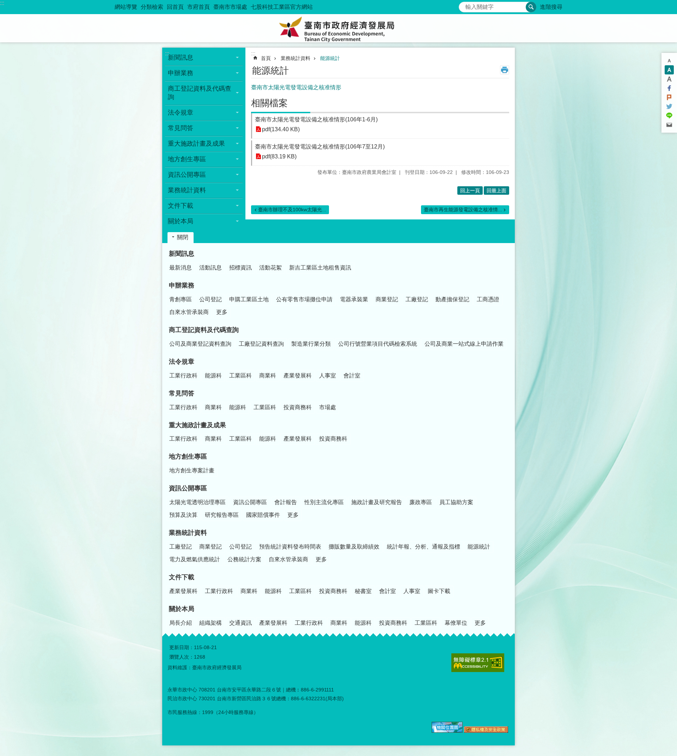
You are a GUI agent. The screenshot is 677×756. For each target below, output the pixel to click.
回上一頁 (470, 190)
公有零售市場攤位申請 (304, 299)
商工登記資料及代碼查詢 (204, 329)
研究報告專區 (222, 515)
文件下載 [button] (180, 205)
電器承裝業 (354, 299)
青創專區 (180, 299)
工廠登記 (416, 299)
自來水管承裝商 (189, 312)
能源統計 (330, 58)
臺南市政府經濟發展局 (338, 28)
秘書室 (363, 591)
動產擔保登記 (452, 299)
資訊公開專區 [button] (187, 174)
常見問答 (181, 393)
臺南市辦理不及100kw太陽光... (292, 209)
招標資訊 (240, 268)
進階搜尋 (551, 7)
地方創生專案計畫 (191, 470)
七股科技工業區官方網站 (282, 7)
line (669, 115)
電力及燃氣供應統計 (194, 559)
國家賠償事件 (263, 515)
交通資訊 (240, 623)
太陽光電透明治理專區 (197, 502)
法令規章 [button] (180, 112)
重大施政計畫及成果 (197, 425)
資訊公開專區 (188, 488)
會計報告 (285, 502)
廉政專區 (420, 502)
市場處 (327, 407)
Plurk (669, 97)
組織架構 (210, 623)
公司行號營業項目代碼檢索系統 (377, 344)
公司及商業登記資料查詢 (200, 344)
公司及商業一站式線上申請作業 (464, 344)
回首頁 (175, 7)
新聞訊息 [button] (180, 57)
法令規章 (181, 361)
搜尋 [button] (531, 7)
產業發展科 (297, 376)
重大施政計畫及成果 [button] (196, 143)
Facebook (669, 88)
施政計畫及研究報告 (376, 502)
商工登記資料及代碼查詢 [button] (199, 93)
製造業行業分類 (311, 344)
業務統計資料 (295, 58)
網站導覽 (126, 7)
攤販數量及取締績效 (354, 547)
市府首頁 (198, 7)
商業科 (267, 376)
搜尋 (464, 5)
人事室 (327, 376)
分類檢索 (152, 7)
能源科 (213, 376)
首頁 (266, 58)
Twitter (669, 106)
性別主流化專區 (324, 502)
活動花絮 (270, 268)
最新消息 (180, 268)
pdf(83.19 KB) (279, 156)
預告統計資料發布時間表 (290, 547)
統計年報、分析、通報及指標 (423, 547)
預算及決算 (183, 515)
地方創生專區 (188, 456)
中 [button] (669, 69)
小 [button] (669, 60)
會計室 (351, 376)
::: (2, 3)
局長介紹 (180, 623)
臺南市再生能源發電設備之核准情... (463, 209)
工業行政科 (183, 376)
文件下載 (181, 577)
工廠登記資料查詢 (261, 344)
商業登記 (387, 299)
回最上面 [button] (496, 190)
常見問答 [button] (180, 128)
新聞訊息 (181, 253)
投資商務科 (297, 407)
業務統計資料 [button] (187, 190)
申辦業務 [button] (180, 73)
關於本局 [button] (180, 221)
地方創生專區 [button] (187, 159)
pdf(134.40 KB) (281, 129)
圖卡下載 (439, 591)
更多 (221, 312)
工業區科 (240, 376)
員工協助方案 (456, 502)
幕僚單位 (456, 623)
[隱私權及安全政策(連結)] (486, 731)
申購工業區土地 (249, 299)
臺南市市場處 (230, 7)
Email (669, 124)
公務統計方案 (244, 559)
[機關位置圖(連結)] (447, 731)
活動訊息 (210, 268)
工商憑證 (488, 299)
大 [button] (669, 79)
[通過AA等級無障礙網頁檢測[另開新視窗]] (477, 662)
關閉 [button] (182, 237)
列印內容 (504, 69)
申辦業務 (181, 285)
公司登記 (210, 299)
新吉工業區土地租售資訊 (320, 268)
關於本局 (181, 608)
